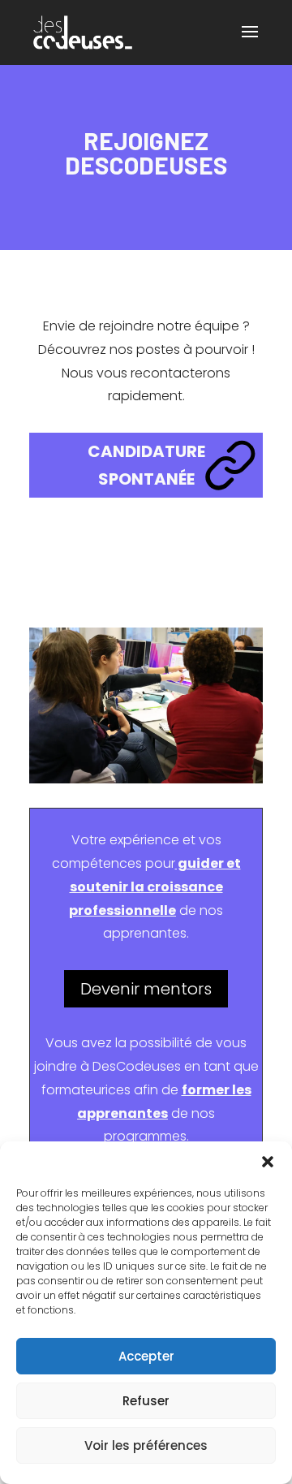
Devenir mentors (146, 988)
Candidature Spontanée (146, 465)
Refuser (146, 1400)
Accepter (146, 1356)
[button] (268, 1162)
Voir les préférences (146, 1445)
